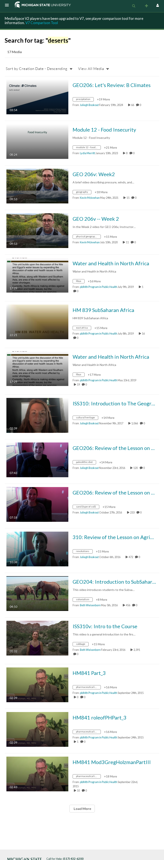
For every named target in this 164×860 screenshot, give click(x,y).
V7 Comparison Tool (41, 22)
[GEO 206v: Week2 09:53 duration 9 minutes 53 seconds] (37, 185)
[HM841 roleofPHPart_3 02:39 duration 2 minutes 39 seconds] (37, 729)
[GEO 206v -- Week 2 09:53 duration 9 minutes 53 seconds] (37, 230)
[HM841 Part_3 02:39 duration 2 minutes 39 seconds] (37, 684)
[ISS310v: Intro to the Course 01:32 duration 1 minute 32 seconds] (37, 638)
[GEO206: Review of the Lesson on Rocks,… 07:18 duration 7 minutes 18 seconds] (37, 504)
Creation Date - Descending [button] (36, 68)
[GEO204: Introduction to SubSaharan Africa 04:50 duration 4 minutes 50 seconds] (37, 593)
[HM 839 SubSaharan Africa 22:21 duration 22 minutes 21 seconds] (37, 321)
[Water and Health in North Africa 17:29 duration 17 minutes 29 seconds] (37, 275)
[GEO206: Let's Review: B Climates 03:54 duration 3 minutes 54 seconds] (37, 96)
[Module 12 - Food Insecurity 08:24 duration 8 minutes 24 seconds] (37, 141)
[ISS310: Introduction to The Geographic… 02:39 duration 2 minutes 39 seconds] (37, 415)
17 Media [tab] (14, 52)
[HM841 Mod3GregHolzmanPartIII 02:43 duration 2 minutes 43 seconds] (37, 773)
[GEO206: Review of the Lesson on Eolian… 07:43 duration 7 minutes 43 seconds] (37, 459)
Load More (82, 808)
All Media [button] (91, 68)
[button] (8, 5)
